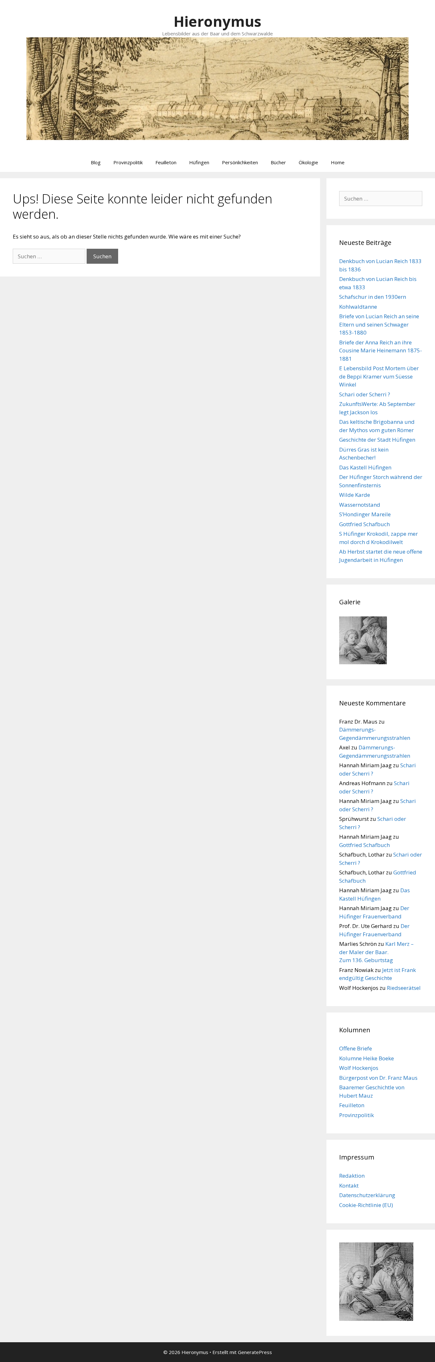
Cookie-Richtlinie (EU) (366, 1205)
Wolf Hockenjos (358, 1067)
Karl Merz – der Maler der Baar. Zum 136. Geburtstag (376, 952)
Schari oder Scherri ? (364, 394)
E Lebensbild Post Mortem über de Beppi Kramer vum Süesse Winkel (379, 376)
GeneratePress (255, 1352)
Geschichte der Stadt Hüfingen (377, 439)
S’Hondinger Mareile (365, 514)
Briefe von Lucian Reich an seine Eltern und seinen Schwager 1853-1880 (379, 324)
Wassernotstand (359, 504)
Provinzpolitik (128, 162)
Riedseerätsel (404, 987)
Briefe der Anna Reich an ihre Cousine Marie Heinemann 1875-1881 (380, 350)
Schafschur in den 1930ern (372, 296)
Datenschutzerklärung (367, 1195)
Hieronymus (217, 21)
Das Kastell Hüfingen (365, 467)
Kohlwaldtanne (358, 306)
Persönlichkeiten (240, 162)
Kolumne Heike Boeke (366, 1058)
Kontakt (349, 1185)
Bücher (278, 162)
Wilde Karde (354, 494)
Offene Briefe (355, 1048)
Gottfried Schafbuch (364, 524)
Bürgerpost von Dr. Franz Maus (378, 1077)
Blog (96, 162)
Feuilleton (165, 162)
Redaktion (352, 1175)
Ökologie (308, 162)
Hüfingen (199, 162)
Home (338, 162)
